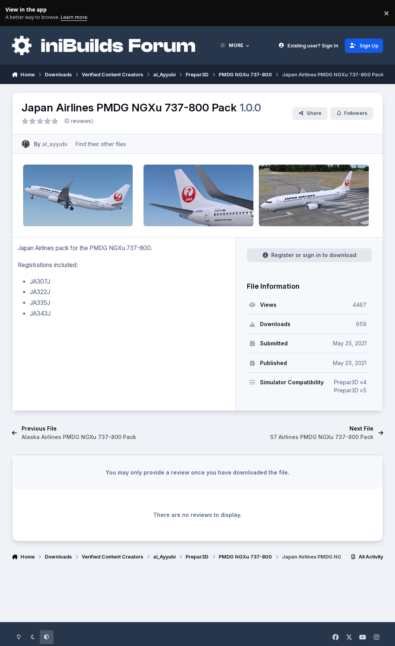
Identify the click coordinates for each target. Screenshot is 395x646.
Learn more (15, 13)
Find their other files (101, 144)
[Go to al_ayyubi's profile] (26, 144)
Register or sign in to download (313, 255)
